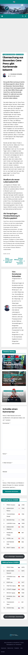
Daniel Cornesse (18, 383)
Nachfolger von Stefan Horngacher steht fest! (14, 394)
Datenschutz (10, 648)
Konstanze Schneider (16, 74)
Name (5, 454)
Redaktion (16, 367)
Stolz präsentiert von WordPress (12, 642)
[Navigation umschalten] (25, 16)
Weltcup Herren (19, 54)
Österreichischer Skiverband (10, 375)
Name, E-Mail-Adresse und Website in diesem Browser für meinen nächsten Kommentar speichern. (13, 485)
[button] (22, 16)
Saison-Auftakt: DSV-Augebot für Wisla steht (9, 260)
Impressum (3, 648)
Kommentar (6, 423)
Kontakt (3, 651)
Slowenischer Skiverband (9, 54)
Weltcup (21, 375)
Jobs (21, 648)
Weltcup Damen (19, 358)
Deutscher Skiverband (9, 358)
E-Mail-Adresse (7, 462)
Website (5, 471)
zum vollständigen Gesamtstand (14, 556)
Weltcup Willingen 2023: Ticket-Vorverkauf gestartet (18, 261)
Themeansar (18, 644)
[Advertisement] (14, 33)
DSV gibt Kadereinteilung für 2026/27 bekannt (12, 364)
